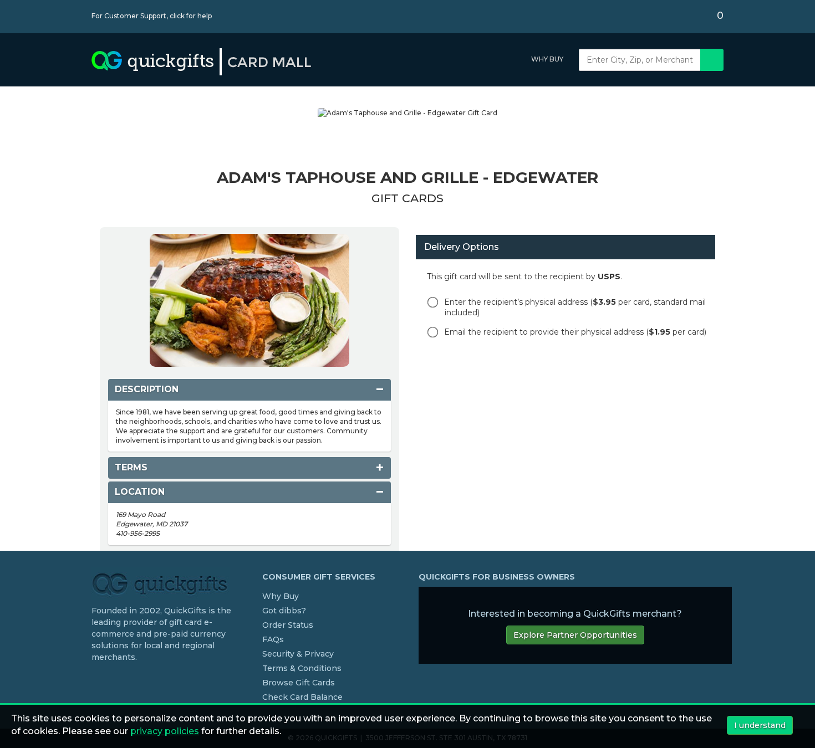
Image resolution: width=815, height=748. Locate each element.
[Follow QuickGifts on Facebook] (95, 679)
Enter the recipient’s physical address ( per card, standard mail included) (575, 307)
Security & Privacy (298, 654)
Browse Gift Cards (298, 683)
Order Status (287, 625)
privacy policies (164, 731)
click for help (191, 16)
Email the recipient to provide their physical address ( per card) (575, 332)
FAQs (273, 639)
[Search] (712, 60)
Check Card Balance (302, 697)
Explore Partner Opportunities (575, 635)
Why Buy (547, 59)
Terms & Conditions (302, 668)
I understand (760, 725)
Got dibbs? (284, 611)
